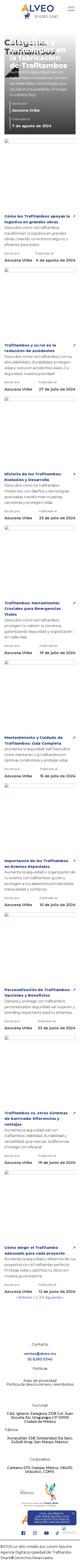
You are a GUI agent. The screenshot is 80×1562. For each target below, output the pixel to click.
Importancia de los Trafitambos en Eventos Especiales (36, 864)
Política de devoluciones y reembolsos (40, 1384)
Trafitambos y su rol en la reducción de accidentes (30, 348)
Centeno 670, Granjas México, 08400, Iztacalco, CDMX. (40, 1470)
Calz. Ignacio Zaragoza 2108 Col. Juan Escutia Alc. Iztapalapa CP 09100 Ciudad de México (40, 1417)
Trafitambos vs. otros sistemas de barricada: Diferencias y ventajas (36, 1119)
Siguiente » (54, 1297)
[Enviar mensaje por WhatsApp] (69, 1533)
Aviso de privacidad (39, 1381)
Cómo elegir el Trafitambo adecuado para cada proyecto (34, 1251)
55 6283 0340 (46, 16)
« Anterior (24, 1297)
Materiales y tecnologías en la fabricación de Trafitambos (38, 53)
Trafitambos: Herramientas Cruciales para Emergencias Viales (32, 609)
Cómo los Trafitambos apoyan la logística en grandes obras (37, 219)
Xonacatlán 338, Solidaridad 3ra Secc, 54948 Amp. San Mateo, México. (40, 1440)
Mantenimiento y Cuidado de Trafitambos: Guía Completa (33, 741)
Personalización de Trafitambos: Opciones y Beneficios (37, 993)
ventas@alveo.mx (40, 1354)
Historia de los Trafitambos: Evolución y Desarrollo (32, 477)
